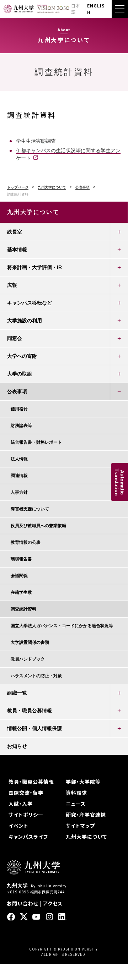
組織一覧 (17, 693)
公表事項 (82, 187)
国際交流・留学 (26, 792)
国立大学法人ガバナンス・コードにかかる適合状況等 (62, 625)
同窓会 (14, 338)
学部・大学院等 (83, 781)
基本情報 (17, 249)
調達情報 (19, 475)
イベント (18, 825)
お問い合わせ (22, 903)
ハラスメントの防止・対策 (36, 675)
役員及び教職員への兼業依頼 (38, 525)
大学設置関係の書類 (30, 642)
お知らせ (17, 746)
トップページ (17, 187)
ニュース (76, 803)
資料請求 (76, 792)
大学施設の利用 (24, 320)
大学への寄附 (22, 356)
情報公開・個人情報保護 (34, 728)
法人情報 (19, 458)
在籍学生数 (21, 592)
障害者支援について (30, 508)
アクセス (53, 903)
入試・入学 (21, 803)
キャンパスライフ (28, 836)
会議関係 (19, 575)
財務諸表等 (21, 425)
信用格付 (19, 408)
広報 (12, 285)
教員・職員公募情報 (29, 710)
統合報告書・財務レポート (36, 442)
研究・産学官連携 (86, 814)
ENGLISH (96, 8)
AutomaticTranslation (119, 482)
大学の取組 (19, 374)
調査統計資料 (23, 609)
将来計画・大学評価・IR (34, 267)
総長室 (14, 232)
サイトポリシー (26, 814)
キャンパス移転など (29, 303)
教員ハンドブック (28, 659)
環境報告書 (21, 559)
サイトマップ (80, 825)
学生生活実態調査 (36, 141)
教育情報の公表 (26, 542)
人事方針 (19, 492)
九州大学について (52, 187)
